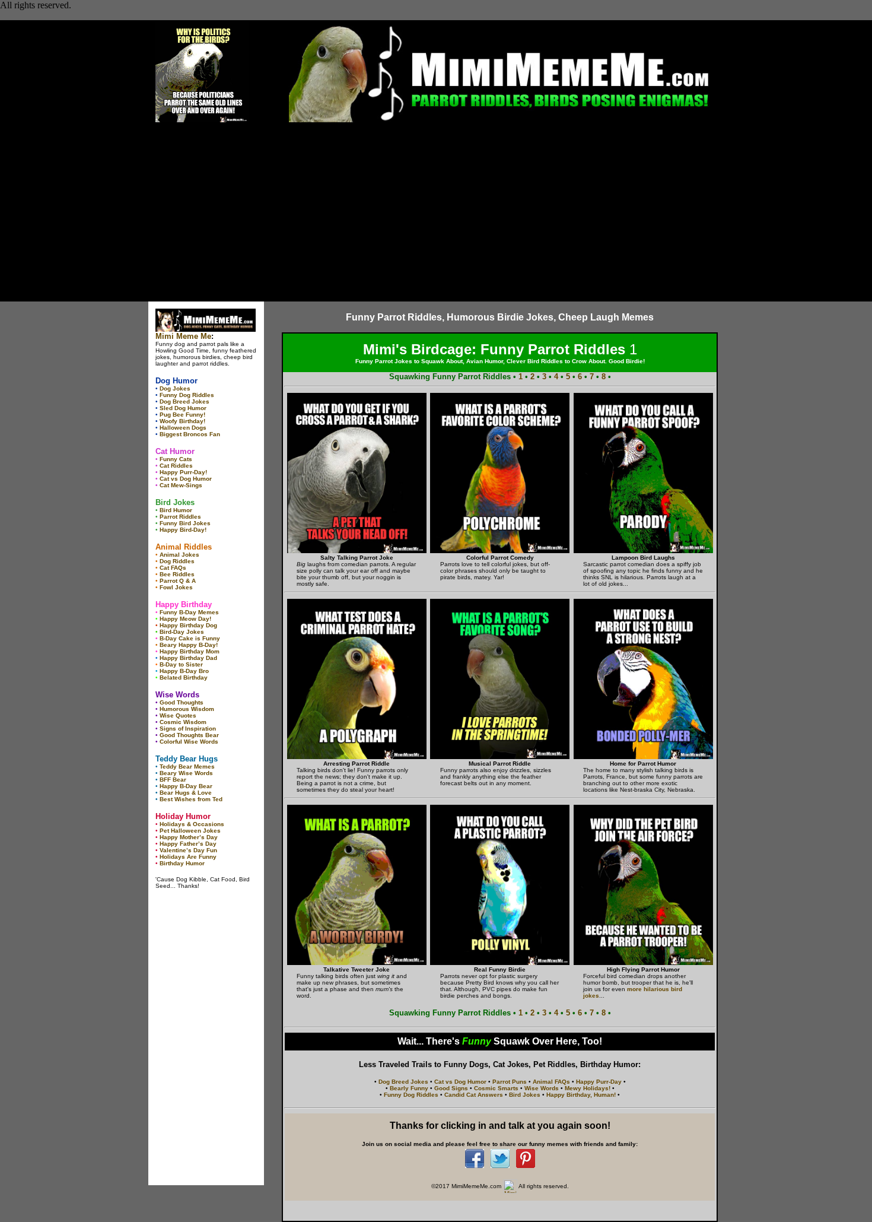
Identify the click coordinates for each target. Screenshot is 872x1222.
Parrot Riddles (180, 516)
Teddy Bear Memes (187, 766)
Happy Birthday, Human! (581, 1094)
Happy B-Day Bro (184, 671)
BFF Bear (173, 779)
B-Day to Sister (181, 664)
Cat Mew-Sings (181, 485)
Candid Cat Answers (473, 1094)
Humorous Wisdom (187, 709)
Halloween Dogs (183, 427)
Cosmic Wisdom (183, 722)
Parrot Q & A (178, 580)
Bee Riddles (177, 574)
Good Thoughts (181, 702)
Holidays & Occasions (192, 824)
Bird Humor (176, 510)
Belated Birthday (184, 677)
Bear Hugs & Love (186, 792)
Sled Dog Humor (183, 408)
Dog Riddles (177, 561)
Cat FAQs (173, 567)
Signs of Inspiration (188, 728)
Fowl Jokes (176, 587)
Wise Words (541, 1088)
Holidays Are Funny (188, 856)
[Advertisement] (436, 212)
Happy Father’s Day (188, 843)
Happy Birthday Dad (188, 658)
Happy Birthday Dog (188, 625)
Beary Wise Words (186, 773)
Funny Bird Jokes (185, 523)
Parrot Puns (509, 1081)
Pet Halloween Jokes (190, 830)
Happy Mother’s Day (189, 837)
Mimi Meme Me (183, 336)
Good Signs (451, 1088)
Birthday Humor (182, 863)
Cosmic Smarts (496, 1088)
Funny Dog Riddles (187, 395)
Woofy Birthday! (182, 421)
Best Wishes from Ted (191, 799)
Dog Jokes (175, 388)
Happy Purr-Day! (183, 472)
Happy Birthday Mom (189, 651)
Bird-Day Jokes (182, 632)
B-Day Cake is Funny (190, 638)
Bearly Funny (409, 1088)
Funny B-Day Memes (189, 612)
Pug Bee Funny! (182, 414)
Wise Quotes (178, 715)
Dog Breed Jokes (184, 401)
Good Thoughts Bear (189, 735)
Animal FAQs (551, 1081)
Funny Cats (176, 459)
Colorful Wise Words (189, 741)
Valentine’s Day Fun (188, 850)
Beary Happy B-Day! (189, 645)
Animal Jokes (179, 554)
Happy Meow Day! (185, 618)
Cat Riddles (176, 465)
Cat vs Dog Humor (186, 478)
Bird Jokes (524, 1094)
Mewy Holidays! (587, 1088)
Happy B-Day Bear (186, 786)
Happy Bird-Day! (183, 529)
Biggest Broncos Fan (190, 434)
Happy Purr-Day (599, 1081)
